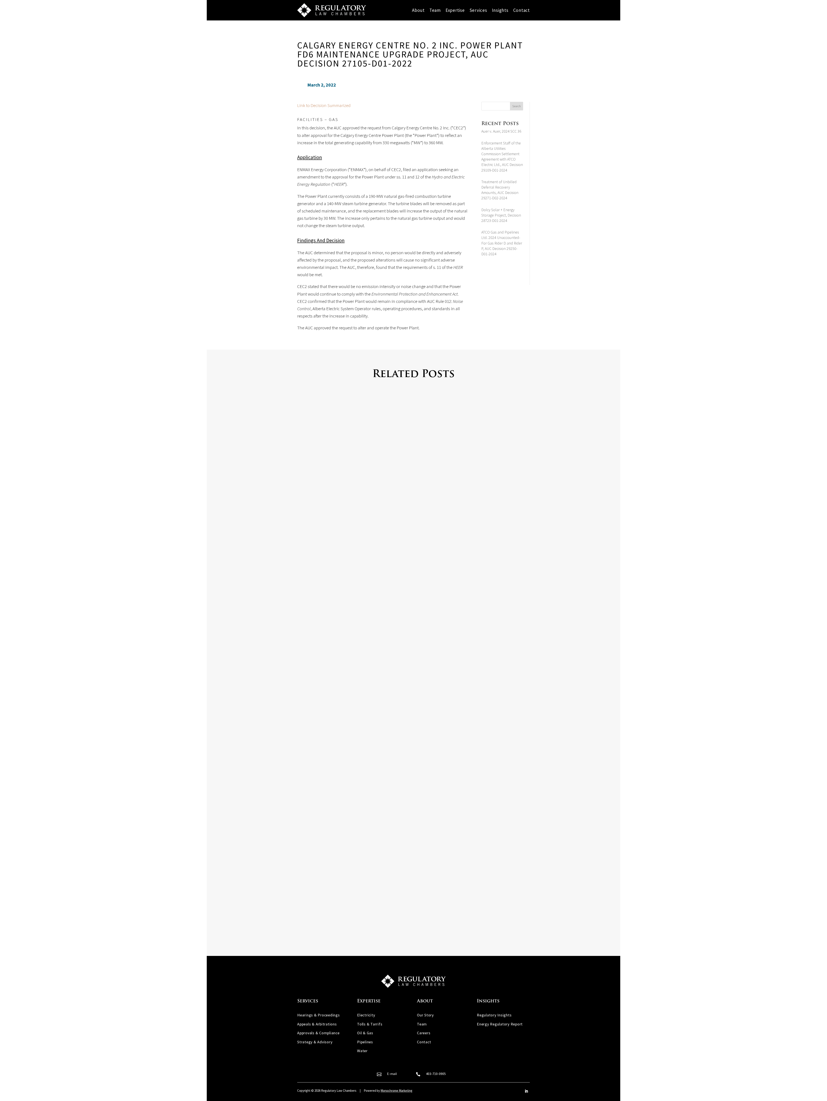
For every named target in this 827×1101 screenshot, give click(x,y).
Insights (500, 10)
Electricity (366, 1015)
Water (362, 1050)
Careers (423, 1032)
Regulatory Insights (494, 1015)
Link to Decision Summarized (324, 105)
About (418, 10)
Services (478, 10)
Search (516, 106)
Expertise (455, 10)
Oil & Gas (365, 1032)
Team (435, 10)
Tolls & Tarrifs (369, 1024)
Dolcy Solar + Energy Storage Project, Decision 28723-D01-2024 (501, 215)
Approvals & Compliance (318, 1032)
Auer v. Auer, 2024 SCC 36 (501, 131)
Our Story (425, 1015)
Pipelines (365, 1041)
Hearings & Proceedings (318, 1015)
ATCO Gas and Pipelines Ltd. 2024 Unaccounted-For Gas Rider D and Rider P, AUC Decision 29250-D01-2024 (501, 243)
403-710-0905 (436, 1074)
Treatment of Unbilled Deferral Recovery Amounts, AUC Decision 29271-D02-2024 (382, 907)
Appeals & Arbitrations (317, 1024)
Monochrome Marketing (396, 1091)
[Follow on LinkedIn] (526, 1091)
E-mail (392, 1074)
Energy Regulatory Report (500, 1024)
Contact (521, 10)
